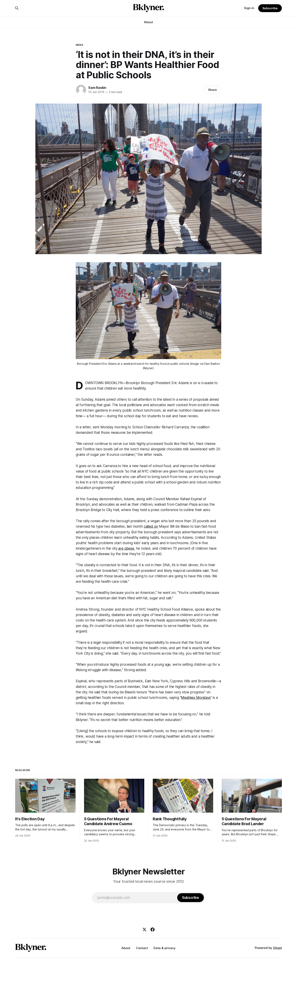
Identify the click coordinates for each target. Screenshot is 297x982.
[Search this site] (17, 8)
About (148, 22)
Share (212, 90)
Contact (142, 948)
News (79, 44)
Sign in (249, 8)
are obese (126, 548)
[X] (144, 930)
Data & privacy (165, 948)
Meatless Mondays (196, 698)
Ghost (277, 948)
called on (151, 526)
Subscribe (270, 8)
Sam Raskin (97, 88)
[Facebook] (153, 930)
